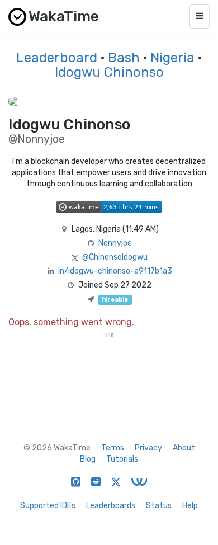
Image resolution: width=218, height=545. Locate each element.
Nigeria (172, 57)
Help (190, 505)
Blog (88, 459)
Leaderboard (56, 57)
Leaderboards (110, 505)
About (184, 448)
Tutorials (122, 459)
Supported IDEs (47, 505)
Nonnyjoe (115, 243)
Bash (124, 57)
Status (159, 505)
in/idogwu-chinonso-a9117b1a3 (115, 271)
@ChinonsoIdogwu (115, 257)
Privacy (148, 448)
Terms (112, 448)
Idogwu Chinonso (109, 72)
